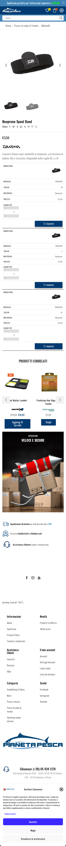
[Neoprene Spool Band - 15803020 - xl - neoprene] (56, 296)
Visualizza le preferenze (33, 838)
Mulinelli (45, 26)
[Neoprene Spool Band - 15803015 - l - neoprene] (56, 235)
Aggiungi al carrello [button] (17, 423)
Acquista (50, 223)
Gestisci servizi (10, 813)
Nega (33, 830)
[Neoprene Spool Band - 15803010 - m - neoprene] (56, 170)
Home (8, 26)
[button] (61, 789)
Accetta (33, 822)
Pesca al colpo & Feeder (26, 26)
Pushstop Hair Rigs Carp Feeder (49, 402)
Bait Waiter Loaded (17, 400)
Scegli (48, 422)
